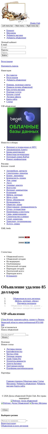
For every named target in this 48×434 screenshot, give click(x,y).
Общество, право (14, 204)
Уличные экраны (14, 356)
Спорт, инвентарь (14, 219)
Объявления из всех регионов (14, 426)
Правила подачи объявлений (19, 87)
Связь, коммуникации (16, 214)
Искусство (11, 187)
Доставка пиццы (14, 349)
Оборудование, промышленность (21, 207)
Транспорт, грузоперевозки (18, 221)
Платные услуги (13, 92)
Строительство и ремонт (17, 216)
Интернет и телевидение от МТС (21, 147)
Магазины (11, 33)
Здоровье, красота (14, 185)
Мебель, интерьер (14, 195)
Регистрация (7, 61)
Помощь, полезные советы (18, 85)
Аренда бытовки (14, 363)
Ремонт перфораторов (16, 159)
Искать (5, 337)
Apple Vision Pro (13, 359)
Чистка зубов (12, 354)
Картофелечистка (14, 351)
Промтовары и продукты (17, 212)
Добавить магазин (14, 35)
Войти (4, 55)
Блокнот (10, 30)
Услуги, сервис (13, 224)
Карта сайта (11, 99)
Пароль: (4, 50)
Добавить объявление (16, 38)
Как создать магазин (15, 89)
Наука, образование (15, 200)
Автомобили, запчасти (16, 171)
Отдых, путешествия (15, 209)
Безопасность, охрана (16, 178)
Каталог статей (13, 94)
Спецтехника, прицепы (17, 173)
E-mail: (4, 45)
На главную (11, 75)
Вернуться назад (8, 423)
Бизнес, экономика (14, 175)
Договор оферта (13, 97)
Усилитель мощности (16, 361)
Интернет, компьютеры (17, 190)
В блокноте (11, 276)
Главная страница (14, 381)
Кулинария (11, 192)
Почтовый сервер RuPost (17, 157)
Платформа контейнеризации (19, 368)
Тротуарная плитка (15, 366)
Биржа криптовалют (15, 152)
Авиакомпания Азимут (16, 149)
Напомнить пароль (9, 66)
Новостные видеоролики (17, 154)
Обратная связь (30, 381)
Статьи (9, 101)
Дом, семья (11, 180)
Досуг (9, 183)
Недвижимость (13, 202)
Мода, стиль (11, 197)
